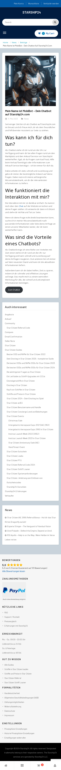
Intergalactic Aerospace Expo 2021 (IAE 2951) (28, 425)
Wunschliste (33, 3)
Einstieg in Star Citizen (17, 385)
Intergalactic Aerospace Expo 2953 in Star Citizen (30, 429)
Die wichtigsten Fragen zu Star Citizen (24, 372)
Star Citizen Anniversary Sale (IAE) (23, 442)
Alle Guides (9, 665)
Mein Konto (19, 3)
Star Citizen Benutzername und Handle (24, 407)
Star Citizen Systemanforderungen (22, 473)
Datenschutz (9, 711)
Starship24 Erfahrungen (16, 491)
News (14, 42)
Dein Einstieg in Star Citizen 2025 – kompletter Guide (30, 358)
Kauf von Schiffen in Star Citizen (21, 389)
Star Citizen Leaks (15, 456)
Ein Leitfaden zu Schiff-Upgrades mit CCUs (26, 376)
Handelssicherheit (12, 693)
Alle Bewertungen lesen (13, 571)
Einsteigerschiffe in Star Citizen (21, 380)
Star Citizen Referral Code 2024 (21, 464)
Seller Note (10, 341)
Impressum (9, 715)
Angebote (9, 314)
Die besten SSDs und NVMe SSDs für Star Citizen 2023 (31, 363)
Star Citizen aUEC (15, 403)
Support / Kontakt (12, 617)
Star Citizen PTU (14, 460)
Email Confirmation (13, 336)
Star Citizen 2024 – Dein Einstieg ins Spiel (25, 398)
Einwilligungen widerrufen (15, 738)
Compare (9, 332)
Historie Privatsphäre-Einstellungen (19, 733)
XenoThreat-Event (16, 447)
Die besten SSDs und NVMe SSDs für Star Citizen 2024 (31, 367)
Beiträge (23, 42)
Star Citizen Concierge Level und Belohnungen (27, 411)
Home (5, 42)
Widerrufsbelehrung (12, 706)
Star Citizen (10, 345)
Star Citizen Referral (12, 678)
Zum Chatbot (14, 289)
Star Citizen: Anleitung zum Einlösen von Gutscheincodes (24, 480)
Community (10, 323)
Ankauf (8, 319)
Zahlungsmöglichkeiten (14, 702)
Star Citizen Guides (13, 350)
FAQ (6, 612)
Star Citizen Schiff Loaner (18, 469)
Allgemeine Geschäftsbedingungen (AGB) (21, 697)
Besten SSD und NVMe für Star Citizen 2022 (26, 354)
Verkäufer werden (51, 3)
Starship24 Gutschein (16, 487)
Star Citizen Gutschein (17, 451)
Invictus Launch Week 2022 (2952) (23, 434)
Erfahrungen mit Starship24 (16, 626)
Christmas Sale (15, 420)
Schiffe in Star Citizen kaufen (16, 669)
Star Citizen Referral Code (18, 327)
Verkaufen (9, 495)
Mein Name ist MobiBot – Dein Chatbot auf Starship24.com (28, 112)
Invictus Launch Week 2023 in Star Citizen (27, 438)
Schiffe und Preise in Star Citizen (21, 394)
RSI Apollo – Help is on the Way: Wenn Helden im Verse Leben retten (30, 537)
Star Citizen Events (15, 416)
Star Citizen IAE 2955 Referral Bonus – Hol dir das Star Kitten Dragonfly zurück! (30, 519)
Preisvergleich (10, 621)
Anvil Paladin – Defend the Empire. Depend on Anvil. (29, 530)
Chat (21, 206)
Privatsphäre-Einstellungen (15, 729)
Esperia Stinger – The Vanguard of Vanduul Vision (29, 526)
